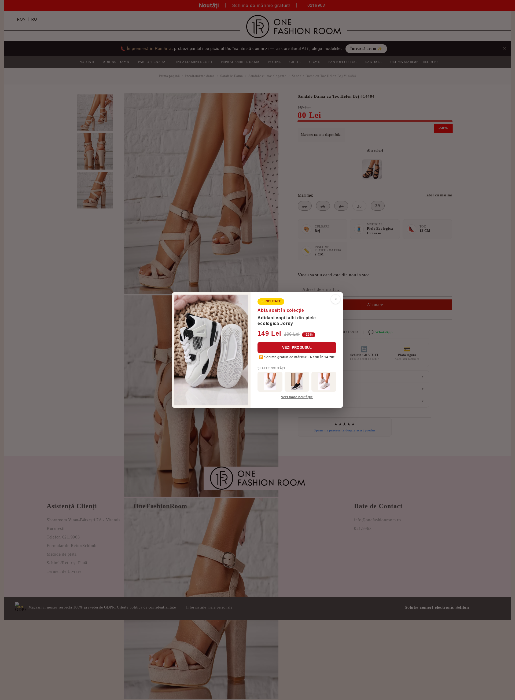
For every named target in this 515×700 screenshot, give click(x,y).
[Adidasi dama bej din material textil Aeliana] (323, 382)
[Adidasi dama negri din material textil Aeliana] (297, 382)
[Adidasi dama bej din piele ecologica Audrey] (270, 382)
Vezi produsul (297, 348)
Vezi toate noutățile (297, 397)
